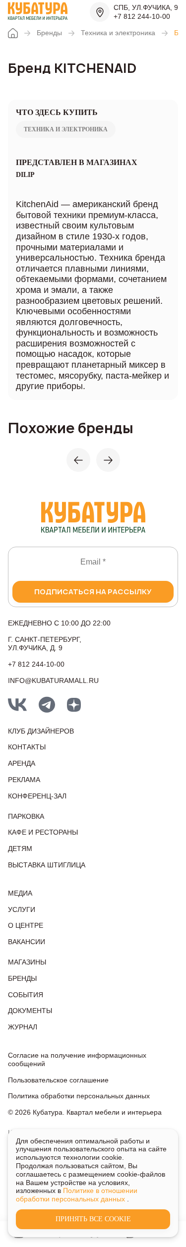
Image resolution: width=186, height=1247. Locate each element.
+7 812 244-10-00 (142, 16)
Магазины (27, 962)
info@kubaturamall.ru (53, 680)
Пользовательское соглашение (58, 1080)
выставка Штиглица (46, 865)
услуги (21, 909)
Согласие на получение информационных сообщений (77, 1059)
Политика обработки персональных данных (79, 1096)
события (25, 995)
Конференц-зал (37, 796)
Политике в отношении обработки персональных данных (76, 1195)
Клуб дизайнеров (41, 731)
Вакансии (26, 942)
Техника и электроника (118, 33)
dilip (25, 174)
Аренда (21, 763)
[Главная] (13, 33)
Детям (20, 848)
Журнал (22, 1027)
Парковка (26, 816)
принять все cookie (93, 1219)
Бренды (49, 33)
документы (30, 1011)
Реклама (24, 780)
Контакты (27, 747)
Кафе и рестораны (43, 832)
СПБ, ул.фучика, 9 (146, 7)
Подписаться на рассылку (93, 591)
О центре (25, 925)
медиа (20, 893)
